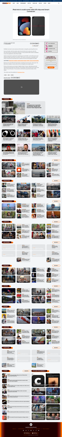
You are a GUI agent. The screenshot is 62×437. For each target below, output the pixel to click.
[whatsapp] (35, 43)
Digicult (40, 3)
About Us (14, 428)
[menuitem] (14, 3)
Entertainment (23, 3)
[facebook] (30, 43)
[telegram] (34, 43)
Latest (14, 3)
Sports (45, 3)
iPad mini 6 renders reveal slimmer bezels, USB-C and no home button (24, 60)
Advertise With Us (21, 428)
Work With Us (38, 428)
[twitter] (32, 43)
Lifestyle (29, 3)
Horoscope (35, 3)
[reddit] (37, 43)
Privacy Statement (30, 428)
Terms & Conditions (46, 428)
